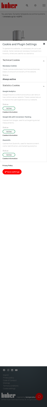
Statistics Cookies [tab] (11, 85)
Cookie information (10, 112)
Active (9, 108)
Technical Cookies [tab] (11, 60)
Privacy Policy (8, 165)
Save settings (13, 171)
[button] (23, 61)
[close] (44, 44)
